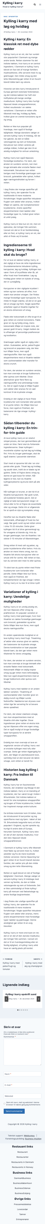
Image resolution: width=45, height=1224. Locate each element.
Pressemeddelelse (22, 1204)
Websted (9, 1096)
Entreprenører (22, 1219)
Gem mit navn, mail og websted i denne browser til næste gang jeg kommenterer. (23, 1103)
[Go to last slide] (6, 999)
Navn (8, 1074)
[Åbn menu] (40, 4)
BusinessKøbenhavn (22, 1183)
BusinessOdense (22, 1188)
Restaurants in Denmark (22, 1162)
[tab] (17, 1010)
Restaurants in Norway (22, 1167)
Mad (5, 16)
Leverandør (22, 1209)
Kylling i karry (10, 32)
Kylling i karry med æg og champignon (33, 962)
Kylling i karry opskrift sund (21, 994)
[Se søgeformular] (35, 5)
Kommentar (10, 1037)
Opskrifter (13, 16)
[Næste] (38, 999)
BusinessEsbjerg (22, 1193)
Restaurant (22, 1152)
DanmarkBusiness (22, 1178)
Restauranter (22, 1157)
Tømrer (22, 1214)
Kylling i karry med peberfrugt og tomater (11, 964)
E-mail (8, 1085)
